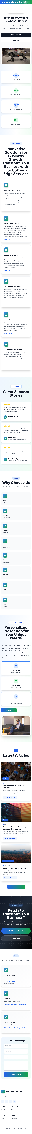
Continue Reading (9, 797)
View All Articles (15, 887)
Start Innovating (16, 34)
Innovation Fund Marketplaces (14, 868)
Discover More (8, 710)
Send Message (15, 1074)
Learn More (16, 938)
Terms (2, 1121)
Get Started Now (15, 931)
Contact (3, 1111)
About (3, 1109)
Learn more (7, 207)
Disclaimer (13, 1121)
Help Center (14, 1118)
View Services (16, 40)
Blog (12, 1109)
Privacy (3, 1118)
